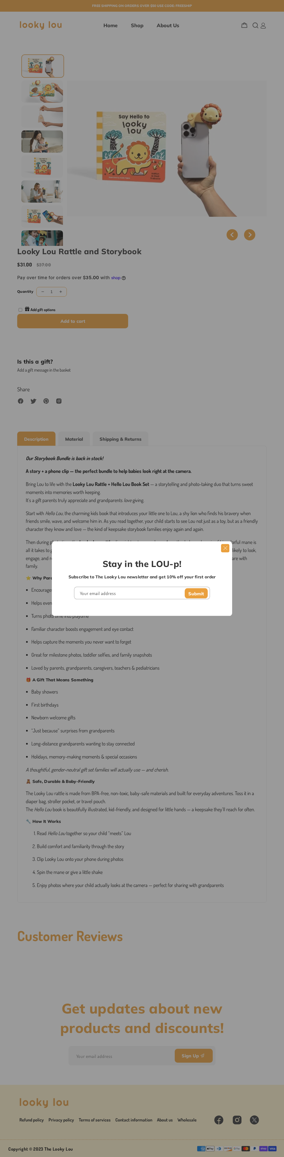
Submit (196, 594)
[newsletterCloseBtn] (225, 548)
